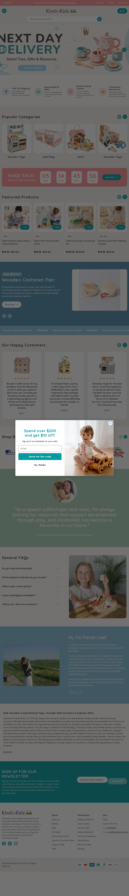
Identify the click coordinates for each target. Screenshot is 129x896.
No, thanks (40, 465)
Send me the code (40, 456)
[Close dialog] (110, 423)
